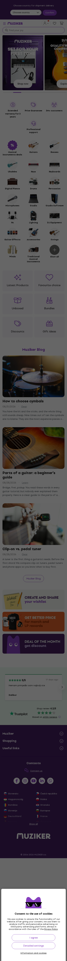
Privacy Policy (51, 929)
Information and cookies (34, 953)
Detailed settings (33, 946)
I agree (33, 938)
